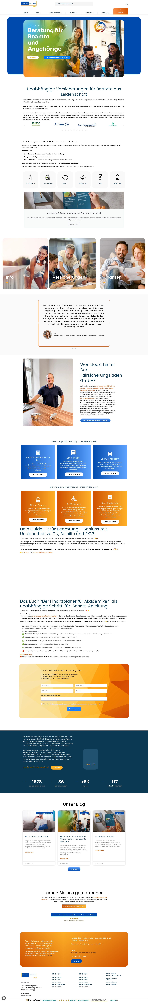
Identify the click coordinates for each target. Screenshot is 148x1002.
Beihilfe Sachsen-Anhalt (113, 975)
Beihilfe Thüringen (111, 982)
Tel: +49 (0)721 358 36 (79, 956)
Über (100, 183)
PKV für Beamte (38, 505)
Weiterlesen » (29, 852)
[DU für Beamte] (74, 498)
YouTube (49, 955)
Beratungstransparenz (88, 398)
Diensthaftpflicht (110, 503)
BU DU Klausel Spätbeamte (37, 836)
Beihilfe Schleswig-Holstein (112, 978)
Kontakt (117, 183)
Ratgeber (83, 183)
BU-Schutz (30, 183)
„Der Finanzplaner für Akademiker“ (44, 616)
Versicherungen (69, 277)
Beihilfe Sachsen (111, 973)
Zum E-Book (74, 224)
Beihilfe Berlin (56, 979)
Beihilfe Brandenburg (58, 984)
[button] (24, 126)
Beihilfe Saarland (111, 984)
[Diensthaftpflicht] (110, 497)
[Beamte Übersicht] (110, 453)
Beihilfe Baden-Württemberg (56, 974)
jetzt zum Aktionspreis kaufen (42, 552)
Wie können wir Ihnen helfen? (50, 695)
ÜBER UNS (33, 57)
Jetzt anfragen (74, 709)
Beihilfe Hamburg (57, 987)
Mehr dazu (25, 552)
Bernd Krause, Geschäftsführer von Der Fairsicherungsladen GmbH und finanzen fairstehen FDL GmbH (97, 388)
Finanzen (112, 277)
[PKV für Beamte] (38, 499)
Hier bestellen (27, 655)
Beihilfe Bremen (56, 982)
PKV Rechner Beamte (104, 836)
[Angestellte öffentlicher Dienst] (38, 452)
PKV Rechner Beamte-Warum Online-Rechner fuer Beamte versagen (73, 839)
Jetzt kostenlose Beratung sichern (57, 57)
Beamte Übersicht (110, 458)
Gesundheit (48, 183)
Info (10, 277)
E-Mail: (73, 951)
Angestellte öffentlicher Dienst (38, 459)
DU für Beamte (74, 504)
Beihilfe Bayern (56, 977)
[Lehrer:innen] (73, 452)
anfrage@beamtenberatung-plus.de (83, 953)
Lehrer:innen (73, 457)
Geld (65, 183)
